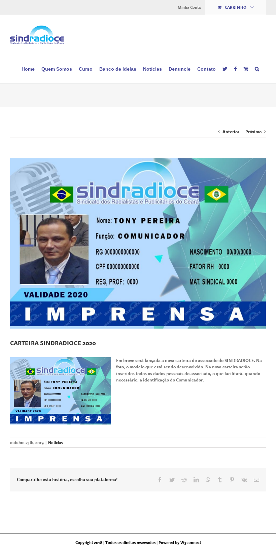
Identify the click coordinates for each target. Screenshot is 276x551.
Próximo (253, 131)
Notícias (55, 442)
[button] (257, 68)
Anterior (230, 131)
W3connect (190, 542)
